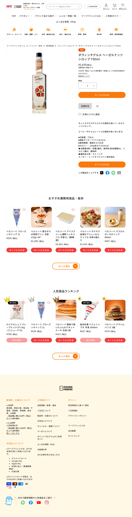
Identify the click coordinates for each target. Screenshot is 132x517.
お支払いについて (44, 421)
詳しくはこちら (13, 433)
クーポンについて (44, 431)
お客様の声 (42, 449)
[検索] (79, 6)
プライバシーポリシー (77, 415)
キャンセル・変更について (48, 426)
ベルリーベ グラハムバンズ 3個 (115, 326)
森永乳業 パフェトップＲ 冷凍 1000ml (90, 326)
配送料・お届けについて (47, 415)
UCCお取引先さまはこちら (48, 454)
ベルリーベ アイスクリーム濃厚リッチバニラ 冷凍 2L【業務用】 (65, 236)
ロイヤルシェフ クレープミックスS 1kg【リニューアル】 (16, 327)
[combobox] (64, 6)
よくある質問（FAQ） (46, 444)
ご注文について (44, 410)
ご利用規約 (73, 410)
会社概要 (72, 430)
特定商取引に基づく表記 (78, 405)
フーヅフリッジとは (76, 425)
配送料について (84, 76)
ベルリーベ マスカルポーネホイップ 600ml (115, 234)
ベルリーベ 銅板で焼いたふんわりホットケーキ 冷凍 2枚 (65, 327)
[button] (25, 16)
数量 (80, 80)
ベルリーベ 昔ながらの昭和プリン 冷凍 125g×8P (41, 234)
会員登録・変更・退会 (46, 405)
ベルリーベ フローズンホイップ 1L (16, 233)
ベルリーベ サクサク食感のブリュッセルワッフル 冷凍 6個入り (90, 236)
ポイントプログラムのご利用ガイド (49, 437)
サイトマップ (73, 436)
